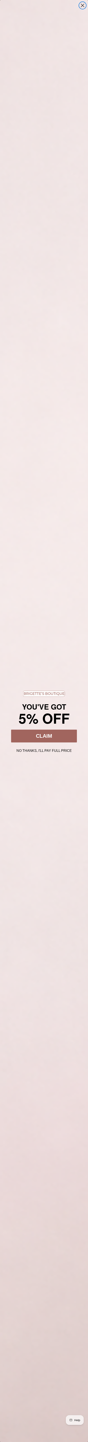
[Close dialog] (82, 5)
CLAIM (44, 736)
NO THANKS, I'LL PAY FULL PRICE (44, 750)
